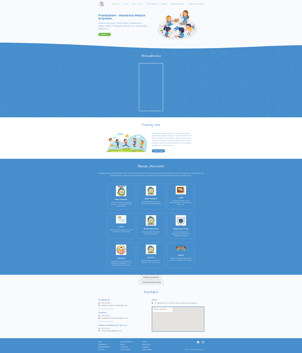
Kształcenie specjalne (177, 4)
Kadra (100, 341)
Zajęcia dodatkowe (126, 341)
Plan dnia (101, 349)
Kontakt (164, 4)
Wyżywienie (146, 344)
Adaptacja (145, 347)
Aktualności (115, 4)
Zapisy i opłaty (147, 349)
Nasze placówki (137, 4)
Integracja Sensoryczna (196, 4)
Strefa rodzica (151, 4)
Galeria (144, 341)
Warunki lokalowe (104, 347)
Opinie (122, 344)
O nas (125, 4)
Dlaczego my (102, 344)
